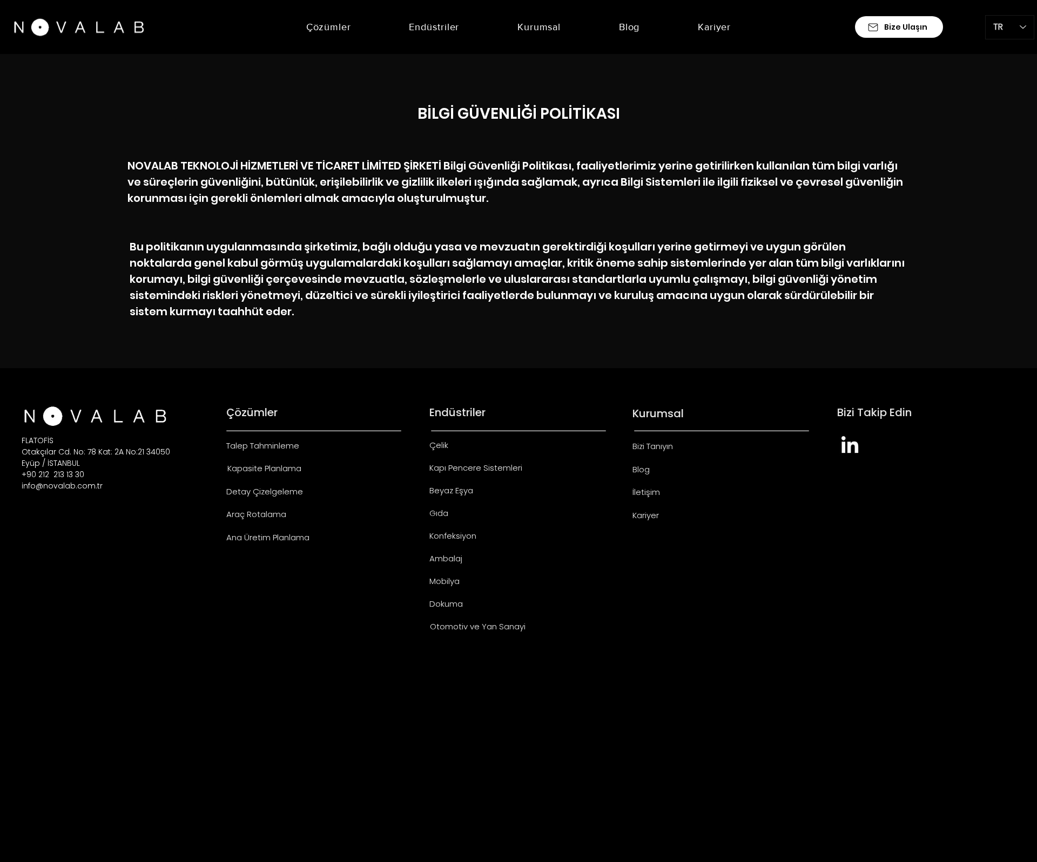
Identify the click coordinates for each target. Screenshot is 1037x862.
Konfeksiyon (452, 535)
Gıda (438, 513)
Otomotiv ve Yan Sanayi (478, 626)
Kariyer (645, 515)
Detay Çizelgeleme (264, 491)
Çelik (438, 445)
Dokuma (446, 603)
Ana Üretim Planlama (267, 537)
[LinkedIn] (849, 446)
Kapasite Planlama (264, 468)
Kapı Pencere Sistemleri (475, 467)
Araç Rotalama (256, 514)
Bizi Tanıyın (652, 446)
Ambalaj (445, 558)
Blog (641, 469)
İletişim (646, 492)
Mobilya (444, 581)
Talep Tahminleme (262, 445)
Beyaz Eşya (451, 490)
